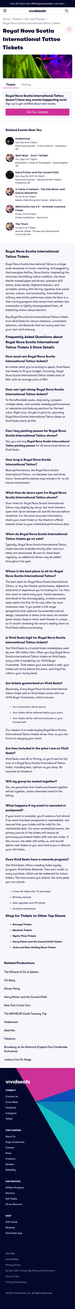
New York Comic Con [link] (17, 1005)
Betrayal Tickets (22, 924)
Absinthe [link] (9, 1030)
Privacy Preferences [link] (16, 1282)
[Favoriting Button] (69, 29)
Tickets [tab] (10, 84)
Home (6, 19)
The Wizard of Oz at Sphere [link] (21, 972)
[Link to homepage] (37, 11)
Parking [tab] (26, 84)
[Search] (67, 10)
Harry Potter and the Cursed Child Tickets (37, 941)
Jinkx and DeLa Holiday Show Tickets (34, 947)
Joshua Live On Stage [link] (17, 1059)
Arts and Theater (35, 19)
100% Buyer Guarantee (42, 3)
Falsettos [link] (9, 1038)
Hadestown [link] (11, 1022)
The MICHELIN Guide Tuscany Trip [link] (25, 1013)
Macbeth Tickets (22, 930)
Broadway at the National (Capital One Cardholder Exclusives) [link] (36, 1049)
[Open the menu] (5, 11)
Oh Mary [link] (9, 980)
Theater (17, 19)
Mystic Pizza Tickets (24, 935)
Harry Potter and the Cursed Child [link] (25, 997)
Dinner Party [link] (12, 988)
